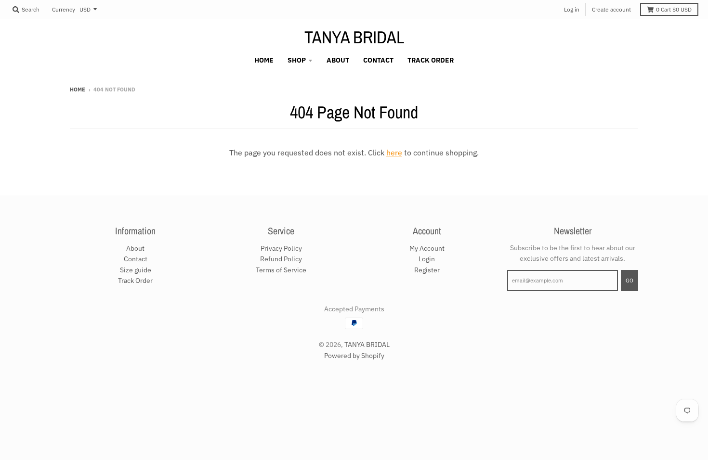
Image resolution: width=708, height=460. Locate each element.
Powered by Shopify (354, 355)
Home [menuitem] (264, 60)
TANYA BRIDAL (354, 37)
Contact (135, 259)
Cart (674, 9)
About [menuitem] (338, 60)
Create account (611, 9)
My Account (427, 248)
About (135, 248)
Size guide (135, 270)
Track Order (135, 280)
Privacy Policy (281, 248)
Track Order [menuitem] (430, 60)
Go (629, 280)
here (394, 152)
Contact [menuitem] (378, 60)
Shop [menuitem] (297, 60)
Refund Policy (281, 259)
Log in (571, 9)
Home (77, 89)
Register (427, 270)
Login (427, 259)
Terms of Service (281, 270)
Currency (63, 9)
